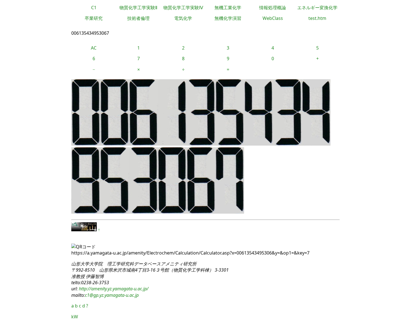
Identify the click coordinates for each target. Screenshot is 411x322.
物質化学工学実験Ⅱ (138, 7)
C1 (93, 7)
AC (93, 48)
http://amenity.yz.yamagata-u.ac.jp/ (113, 289)
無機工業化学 (227, 7)
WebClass (273, 18)
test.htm (317, 18)
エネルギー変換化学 (317, 7)
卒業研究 (94, 18)
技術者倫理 (138, 18)
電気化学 (183, 18)
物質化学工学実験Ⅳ (183, 7)
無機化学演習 (227, 18)
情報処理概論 (272, 7)
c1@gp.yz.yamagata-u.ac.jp (112, 295)
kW (74, 317)
